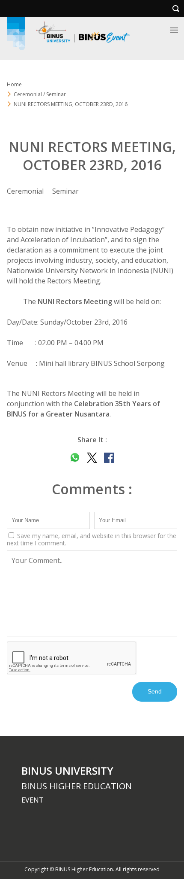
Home (14, 84)
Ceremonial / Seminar (40, 94)
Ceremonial (25, 191)
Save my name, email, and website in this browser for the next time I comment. (91, 539)
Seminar (65, 191)
